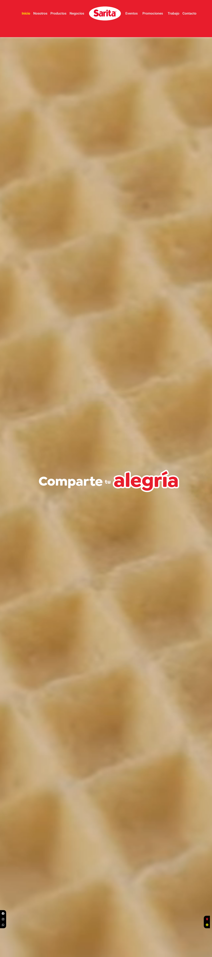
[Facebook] (3, 913)
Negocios (77, 13)
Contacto (189, 13)
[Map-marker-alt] (207, 919)
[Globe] (207, 925)
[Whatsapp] (3, 925)
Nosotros (40, 13)
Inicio (26, 13)
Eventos (131, 13)
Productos (58, 13)
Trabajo (173, 13)
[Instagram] (3, 919)
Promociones (152, 13)
